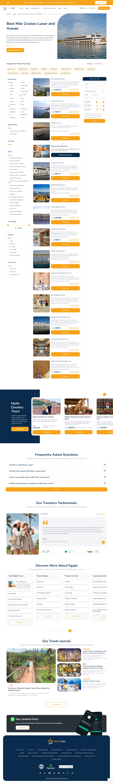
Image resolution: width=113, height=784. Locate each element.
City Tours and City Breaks (16, 164)
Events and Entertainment (16, 172)
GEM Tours (25, 73)
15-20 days (12, 252)
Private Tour (12, 271)
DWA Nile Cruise (56, 123)
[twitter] (45, 773)
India (10, 94)
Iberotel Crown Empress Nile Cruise (61, 361)
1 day (11, 241)
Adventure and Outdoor (15, 158)
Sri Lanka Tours (22, 95)
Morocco (11, 88)
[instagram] (63, 773)
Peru (22, 101)
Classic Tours (11, 69)
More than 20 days (14, 255)
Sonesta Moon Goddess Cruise (59, 339)
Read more (10, 46)
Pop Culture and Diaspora (16, 200)
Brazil (22, 104)
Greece (11, 101)
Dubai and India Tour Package (43, 417)
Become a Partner (33, 753)
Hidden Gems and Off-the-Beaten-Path (18, 181)
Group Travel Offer (90, 756)
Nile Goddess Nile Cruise (58, 295)
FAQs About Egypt (23, 756)
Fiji (10, 115)
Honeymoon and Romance (16, 185)
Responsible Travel (72, 750)
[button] (83, 8)
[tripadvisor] (72, 773)
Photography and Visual (15, 197)
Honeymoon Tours (66, 69)
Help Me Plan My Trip (15, 50)
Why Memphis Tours (57, 750)
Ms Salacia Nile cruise (57, 101)
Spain (22, 112)
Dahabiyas (44, 69)
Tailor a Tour (104, 8)
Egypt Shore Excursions (51, 73)
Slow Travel (12, 208)
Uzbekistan (12, 112)
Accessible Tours (65, 73)
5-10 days (12, 246)
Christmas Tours (23, 69)
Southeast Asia (11, 105)
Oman (22, 88)
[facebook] (40, 773)
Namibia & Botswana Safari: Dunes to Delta (78, 418)
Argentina (12, 109)
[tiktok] (54, 773)
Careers (22, 753)
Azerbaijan (12, 117)
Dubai (11, 85)
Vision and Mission (66, 753)
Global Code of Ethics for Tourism (84, 753)
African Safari (24, 91)
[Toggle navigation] (16, 8)
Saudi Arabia (24, 85)
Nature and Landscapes (15, 191)
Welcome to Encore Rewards (89, 750)
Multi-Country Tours (49, 8)
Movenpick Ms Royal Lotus (58, 229)
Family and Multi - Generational (17, 175)
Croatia (23, 117)
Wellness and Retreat (15, 214)
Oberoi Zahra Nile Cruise (58, 251)
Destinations (35, 8)
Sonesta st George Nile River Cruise (61, 273)
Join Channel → (23, 728)
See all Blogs (56, 705)
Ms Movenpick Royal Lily (58, 79)
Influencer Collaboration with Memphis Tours (69, 756)
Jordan (23, 82)
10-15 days (12, 249)
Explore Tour (20, 429)
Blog (59, 8)
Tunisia (11, 98)
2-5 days (12, 244)
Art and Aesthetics (14, 161)
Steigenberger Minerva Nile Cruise (60, 317)
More (65, 8)
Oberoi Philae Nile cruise (58, 185)
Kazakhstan (24, 115)
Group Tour (12, 269)
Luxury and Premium (15, 188)
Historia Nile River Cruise (58, 207)
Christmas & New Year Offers (17, 131)
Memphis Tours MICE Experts (50, 753)
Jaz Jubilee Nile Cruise (57, 163)
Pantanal (11, 194)
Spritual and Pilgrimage (15, 211)
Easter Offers (13, 134)
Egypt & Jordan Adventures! (59, 146)
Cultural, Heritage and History (17, 166)
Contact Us (31, 750)
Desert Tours (91, 69)
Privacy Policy (20, 750)
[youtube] (50, 773)
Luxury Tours (53, 69)
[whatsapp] (67, 773)
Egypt (27, 8)
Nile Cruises (34, 69)
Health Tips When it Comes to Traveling (43, 756)
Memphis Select (56, 759)
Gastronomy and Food (15, 178)
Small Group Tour (14, 274)
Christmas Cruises (79, 69)
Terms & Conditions (42, 750)
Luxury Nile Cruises (13, 73)
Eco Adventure (13, 169)
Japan (22, 98)
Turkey (11, 91)
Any (10, 128)
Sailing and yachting (14, 206)
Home (21, 8)
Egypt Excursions (36, 73)
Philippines (24, 109)
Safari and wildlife (14, 203)
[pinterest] (59, 773)
